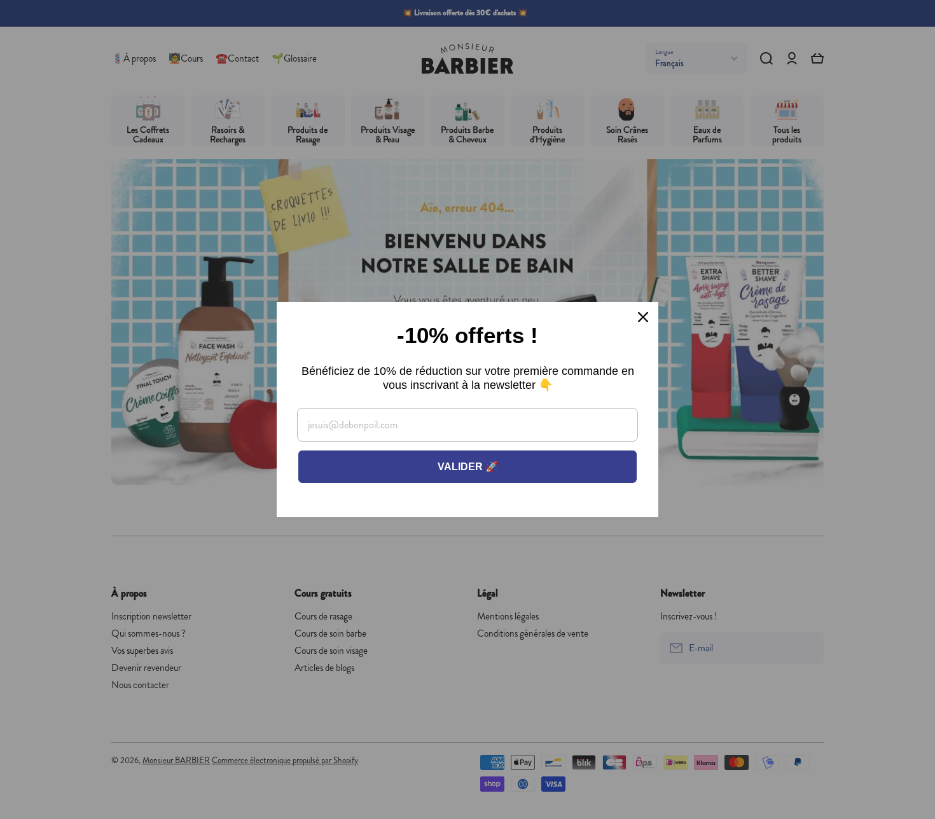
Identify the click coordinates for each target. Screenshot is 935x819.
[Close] (643, 317)
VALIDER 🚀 (468, 466)
